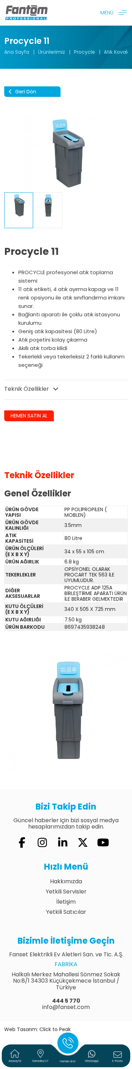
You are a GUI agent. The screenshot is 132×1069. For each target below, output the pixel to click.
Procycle (84, 51)
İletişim (66, 902)
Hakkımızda (66, 881)
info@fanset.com (66, 1007)
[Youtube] (103, 842)
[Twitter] (82, 842)
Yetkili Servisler (66, 891)
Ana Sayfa (16, 51)
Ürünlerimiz (51, 51)
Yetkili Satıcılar (66, 912)
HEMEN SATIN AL (29, 415)
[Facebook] (22, 842)
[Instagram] (42, 842)
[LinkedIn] (62, 842)
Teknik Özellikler (27, 389)
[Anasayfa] (26, 12)
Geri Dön (25, 91)
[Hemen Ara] (67, 1043)
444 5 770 (66, 1001)
